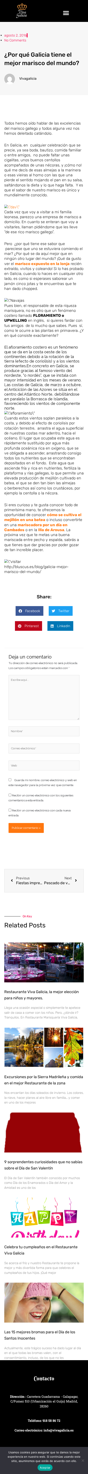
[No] (83, 1460)
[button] (66, 13)
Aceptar (45, 1467)
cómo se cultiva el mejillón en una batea (42, 517)
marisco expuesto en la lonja (42, 263)
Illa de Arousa (51, 529)
